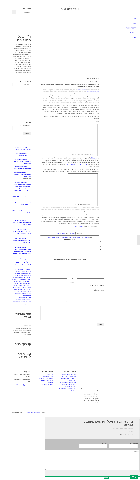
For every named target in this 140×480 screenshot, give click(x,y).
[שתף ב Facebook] (98, 241)
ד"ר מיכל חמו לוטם (61, 233)
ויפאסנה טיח (70, 9)
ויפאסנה (58, 237)
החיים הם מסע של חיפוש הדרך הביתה (76, 164)
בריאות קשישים (16, 275)
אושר (17, 269)
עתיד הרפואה (27, 293)
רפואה (29, 297)
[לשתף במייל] (98, 249)
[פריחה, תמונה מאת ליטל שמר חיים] (69, 46)
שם (65, 295)
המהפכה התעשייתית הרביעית (24, 279)
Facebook (50, 382)
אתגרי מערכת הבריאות (25, 273)
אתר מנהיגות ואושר (23, 315)
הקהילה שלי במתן (74, 6)
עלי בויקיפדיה (49, 374)
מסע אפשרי (50, 237)
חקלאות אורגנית (27, 283)
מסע (54, 237)
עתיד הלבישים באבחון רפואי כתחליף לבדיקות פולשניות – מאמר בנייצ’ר (68, 378)
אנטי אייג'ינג (22, 271)
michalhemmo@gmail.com (22, 385)
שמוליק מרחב (82, 90)
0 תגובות (72, 233)
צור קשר (106, 478)
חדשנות (14, 279)
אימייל (66, 301)
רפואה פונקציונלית (26, 304)
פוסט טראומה (20, 293)
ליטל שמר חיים (79, 226)
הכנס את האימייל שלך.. (24, 125)
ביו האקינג (17, 273)
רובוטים (19, 295)
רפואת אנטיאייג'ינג (17, 304)
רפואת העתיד (27, 306)
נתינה (15, 291)
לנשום (20, 285)
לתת (17, 285)
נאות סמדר (22, 291)
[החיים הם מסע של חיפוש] (58, 265)
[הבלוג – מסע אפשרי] (138, 240)
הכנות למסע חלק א (65, 237)
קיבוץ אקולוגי (25, 295)
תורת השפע (18, 306)
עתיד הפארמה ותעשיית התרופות (67, 382)
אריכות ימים (16, 271)
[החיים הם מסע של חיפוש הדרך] (44, 265)
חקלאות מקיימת (19, 283)
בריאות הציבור (23, 275)
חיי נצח (29, 281)
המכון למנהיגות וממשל (93, 92)
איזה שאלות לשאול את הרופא (68, 374)
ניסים (18, 291)
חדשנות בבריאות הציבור (46, 384)
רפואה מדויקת (27, 301)
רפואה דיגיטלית (19, 299)
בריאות (29, 275)
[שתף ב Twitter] (98, 244)
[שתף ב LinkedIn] (98, 247)
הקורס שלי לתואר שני (24, 355)
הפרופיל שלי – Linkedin (47, 380)
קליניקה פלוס (23, 344)
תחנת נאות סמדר (64, 6)
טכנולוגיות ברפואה (26, 285)
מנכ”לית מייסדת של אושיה (46, 378)
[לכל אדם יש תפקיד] (66, 265)
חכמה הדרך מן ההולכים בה (20, 281)
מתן (26, 291)
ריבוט (16, 295)
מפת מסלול (94, 158)
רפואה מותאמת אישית (18, 301)
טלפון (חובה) (104, 443)
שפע (23, 306)
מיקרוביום (19, 287)
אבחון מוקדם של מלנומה (25, 269)
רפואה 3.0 (24, 297)
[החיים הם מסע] (51, 265)
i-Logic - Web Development (33, 412)
